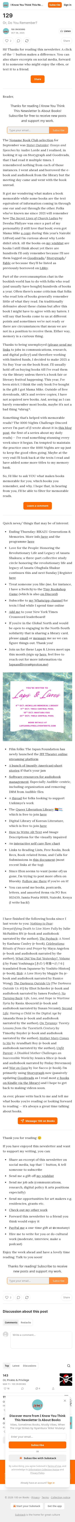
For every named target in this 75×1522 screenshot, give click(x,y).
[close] (65, 1400)
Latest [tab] (16, 1365)
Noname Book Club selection (31, 140)
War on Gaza (18, 1068)
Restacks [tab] (26, 1322)
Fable (7, 263)
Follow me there (34, 881)
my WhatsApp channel (46, 600)
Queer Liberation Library (35, 809)
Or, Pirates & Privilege (16, 1380)
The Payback (48, 939)
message (39, 638)
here (44, 537)
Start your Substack (28, 1506)
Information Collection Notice (44, 1469)
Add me (14, 612)
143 (5, 1375)
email (24, 638)
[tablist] (18, 1322)
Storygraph (55, 258)
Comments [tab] (11, 1322)
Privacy (35, 1497)
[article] (37, 1382)
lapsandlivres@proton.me (28, 664)
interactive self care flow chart (37, 843)
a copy (26, 233)
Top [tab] (7, 1365)
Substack (20, 1514)
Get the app (55, 1506)
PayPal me (17, 1228)
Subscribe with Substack (40, 1458)
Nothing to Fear (41, 923)
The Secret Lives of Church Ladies (34, 218)
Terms (45, 1497)
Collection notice (60, 1497)
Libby (44, 268)
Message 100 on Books (40, 1121)
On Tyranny (48, 1023)
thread (17, 798)
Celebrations (55, 944)
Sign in (68, 4)
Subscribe (54, 4)
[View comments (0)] (18, 40)
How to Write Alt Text (25, 832)
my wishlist (54, 243)
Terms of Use (54, 1466)
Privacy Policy (37, 1472)
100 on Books (18, 29)
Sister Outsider (37, 145)
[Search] (68, 1365)
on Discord (48, 594)
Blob (19, 973)
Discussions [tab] (29, 1365)
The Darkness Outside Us (32, 983)
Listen (67, 31)
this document (44, 860)
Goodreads (35, 258)
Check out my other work (28, 1210)
